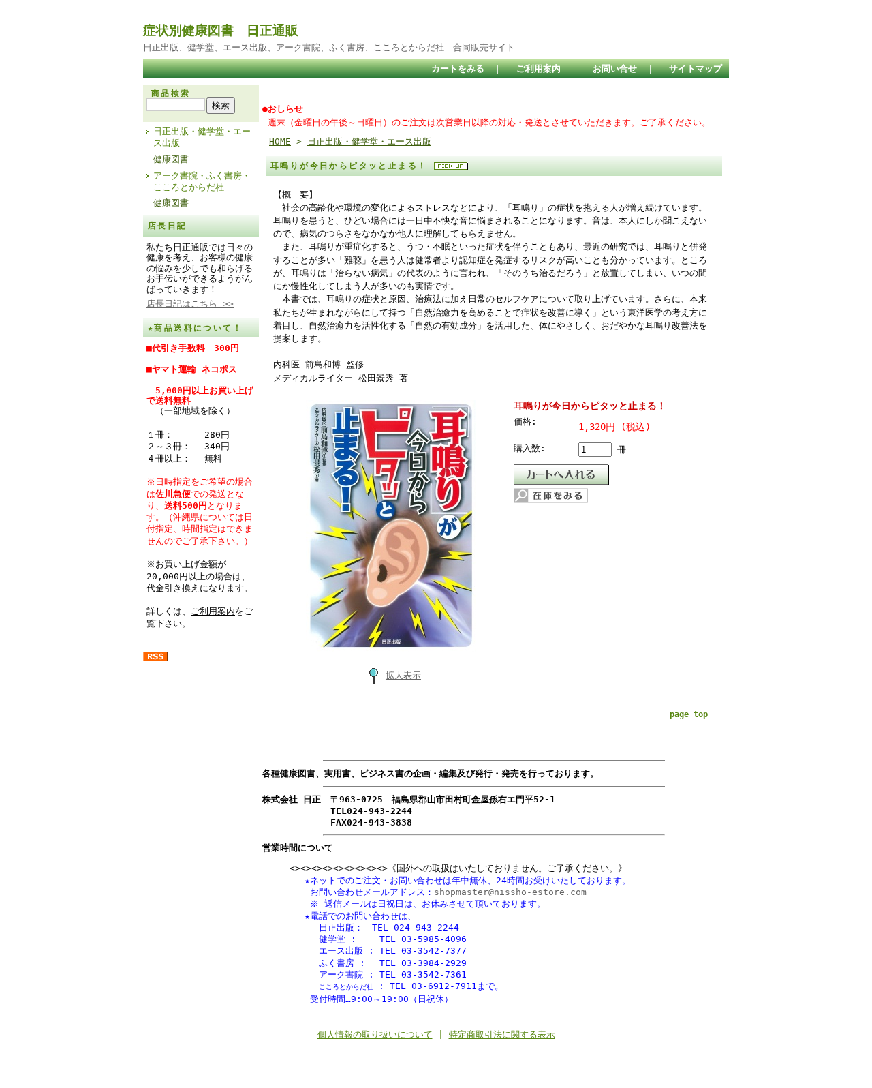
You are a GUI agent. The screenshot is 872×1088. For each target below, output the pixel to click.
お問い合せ (615, 68)
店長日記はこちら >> (190, 304)
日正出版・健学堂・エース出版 (202, 137)
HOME (280, 141)
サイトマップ (695, 68)
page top (689, 714)
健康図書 (171, 159)
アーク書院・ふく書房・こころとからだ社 (202, 181)
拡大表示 (403, 675)
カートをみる (457, 68)
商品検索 (171, 93)
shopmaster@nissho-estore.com (510, 892)
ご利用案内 (538, 68)
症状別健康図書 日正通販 (220, 30)
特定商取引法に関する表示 (502, 1034)
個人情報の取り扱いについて (375, 1034)
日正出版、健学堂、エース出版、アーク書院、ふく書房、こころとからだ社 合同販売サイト (329, 47)
